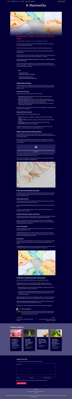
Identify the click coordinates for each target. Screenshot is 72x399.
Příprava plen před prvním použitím (27, 74)
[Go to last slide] (12, 340)
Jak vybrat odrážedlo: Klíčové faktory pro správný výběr (29, 342)
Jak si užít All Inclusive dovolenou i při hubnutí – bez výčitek (47, 319)
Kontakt (36, 389)
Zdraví (22, 1)
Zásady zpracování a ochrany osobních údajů (36, 392)
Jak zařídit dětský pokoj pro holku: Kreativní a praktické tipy (15, 342)
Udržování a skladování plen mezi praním (28, 78)
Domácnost (19, 34)
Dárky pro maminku (30, 1)
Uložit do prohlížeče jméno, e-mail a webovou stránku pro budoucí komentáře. (32, 380)
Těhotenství (14, 1)
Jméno (18, 377)
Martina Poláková (22, 41)
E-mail (32, 377)
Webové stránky (47, 377)
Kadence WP (39, 396)
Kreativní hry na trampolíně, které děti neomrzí (25, 319)
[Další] (60, 340)
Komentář (19, 364)
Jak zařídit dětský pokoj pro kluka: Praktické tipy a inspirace (56, 342)
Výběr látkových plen (23, 73)
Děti (19, 1)
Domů (8, 1)
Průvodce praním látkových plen (26, 77)
